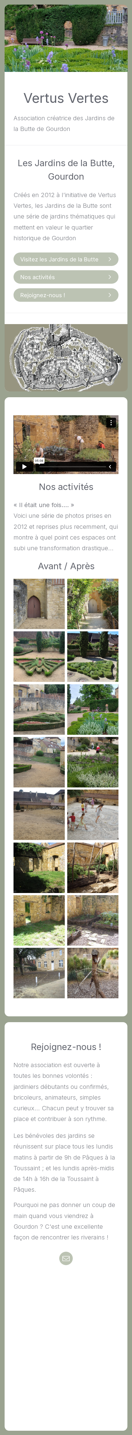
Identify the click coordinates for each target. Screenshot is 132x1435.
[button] (66, 259)
